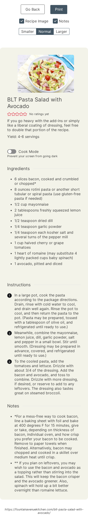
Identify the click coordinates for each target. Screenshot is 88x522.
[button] (9, 114)
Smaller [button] (27, 31)
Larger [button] (61, 31)
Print (59, 9)
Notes (64, 21)
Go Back (32, 9)
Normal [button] (45, 31)
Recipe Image (36, 21)
